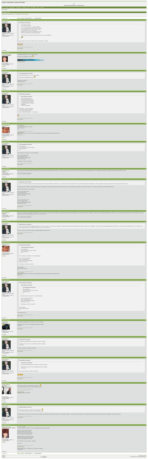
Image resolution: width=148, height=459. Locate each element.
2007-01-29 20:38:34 (6, 279)
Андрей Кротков (5, 170)
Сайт (3, 7)
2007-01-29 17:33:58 (6, 91)
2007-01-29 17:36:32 (6, 123)
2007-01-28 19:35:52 (6, 52)
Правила (24, 7)
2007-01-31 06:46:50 (6, 357)
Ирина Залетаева (6, 426)
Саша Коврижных (6, 125)
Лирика (22, 18)
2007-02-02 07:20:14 (6, 404)
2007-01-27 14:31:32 (6, 19)
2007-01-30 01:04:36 (6, 320)
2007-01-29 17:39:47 (6, 141)
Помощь (42, 7)
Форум (6, 7)
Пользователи (18, 7)
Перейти (3, 455)
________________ (21, 275)
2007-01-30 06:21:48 (6, 336)
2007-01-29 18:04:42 (6, 168)
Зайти (38, 7)
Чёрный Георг (5, 321)
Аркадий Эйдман (6, 384)
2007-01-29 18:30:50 (6, 221)
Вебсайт (3, 66)
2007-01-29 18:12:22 (6, 179)
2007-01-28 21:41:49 (6, 70)
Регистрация (33, 7)
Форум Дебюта (12, 7)
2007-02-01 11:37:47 (6, 382)
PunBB (144, 455)
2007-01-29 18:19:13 (6, 210)
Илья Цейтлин (5, 21)
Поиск (28, 7)
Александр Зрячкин (6, 54)
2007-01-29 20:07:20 (6, 242)
